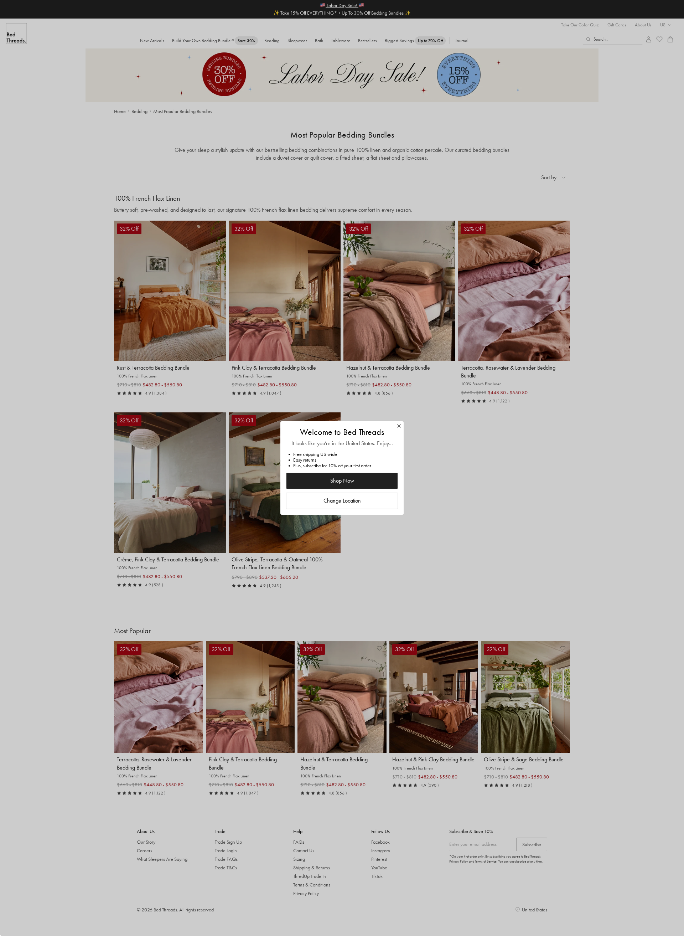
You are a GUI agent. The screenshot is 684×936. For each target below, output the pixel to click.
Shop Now (342, 480)
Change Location (342, 500)
